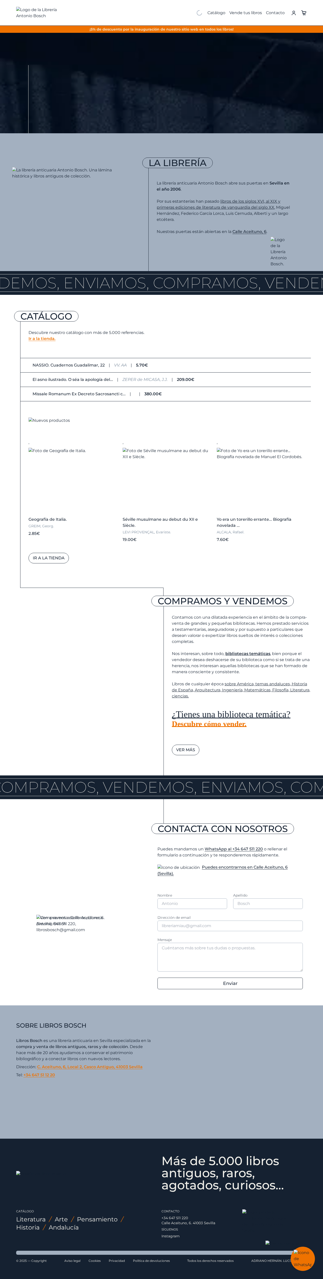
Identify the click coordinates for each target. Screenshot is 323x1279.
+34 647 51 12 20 (39, 1075)
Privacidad (117, 1261)
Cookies (95, 1261)
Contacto (275, 12)
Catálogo (216, 12)
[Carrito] (304, 12)
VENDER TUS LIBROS (111, 119)
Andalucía (64, 1227)
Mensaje (164, 939)
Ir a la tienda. (42, 338)
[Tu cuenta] (294, 12)
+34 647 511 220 (175, 1218)
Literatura (31, 1219)
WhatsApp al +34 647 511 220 (234, 849)
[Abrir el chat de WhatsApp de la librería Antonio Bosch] (303, 1259)
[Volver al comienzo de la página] (286, 1244)
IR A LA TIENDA (61, 119)
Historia (28, 1227)
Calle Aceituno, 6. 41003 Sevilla (188, 1223)
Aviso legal (72, 1261)
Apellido (240, 895)
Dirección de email (174, 917)
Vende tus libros (245, 12)
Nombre (164, 895)
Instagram (171, 1236)
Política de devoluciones (151, 1261)
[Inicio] (44, 13)
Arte (61, 1219)
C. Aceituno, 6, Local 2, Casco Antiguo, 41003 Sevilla (90, 1066)
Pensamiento (97, 1219)
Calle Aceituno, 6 (249, 231)
